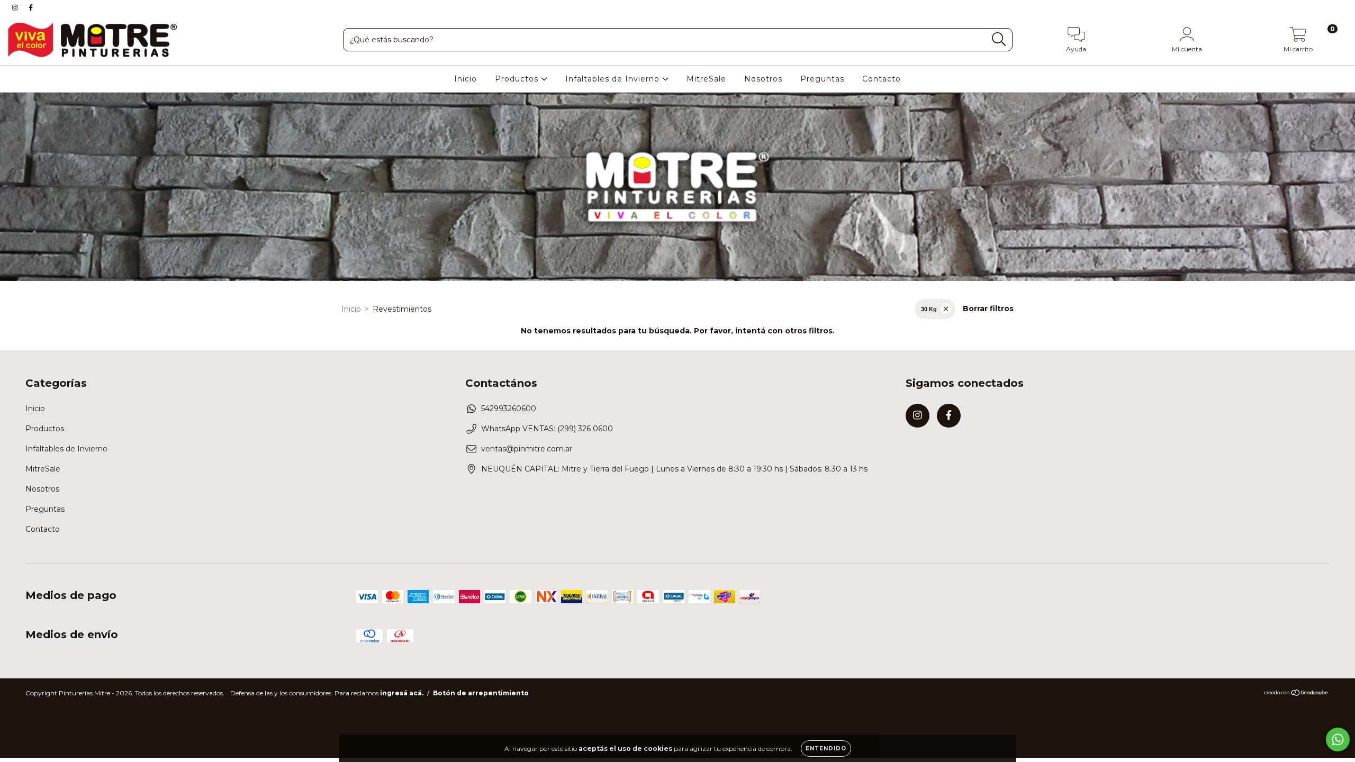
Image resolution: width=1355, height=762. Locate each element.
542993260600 (508, 408)
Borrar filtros (988, 308)
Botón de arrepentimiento (481, 693)
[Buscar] (999, 39)
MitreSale (706, 79)
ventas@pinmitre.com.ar (526, 448)
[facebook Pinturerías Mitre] (31, 7)
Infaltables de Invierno (613, 79)
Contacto (881, 79)
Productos (518, 79)
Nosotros (763, 79)
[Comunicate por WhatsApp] (1338, 739)
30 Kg (929, 309)
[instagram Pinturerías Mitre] (16, 7)
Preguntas (822, 79)
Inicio (465, 79)
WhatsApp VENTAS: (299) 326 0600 (547, 428)
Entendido (826, 748)
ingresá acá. (401, 693)
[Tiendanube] (1296, 694)
